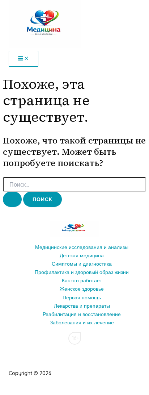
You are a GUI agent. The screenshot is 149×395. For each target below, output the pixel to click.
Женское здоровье (82, 289)
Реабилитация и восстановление (82, 314)
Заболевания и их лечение (82, 322)
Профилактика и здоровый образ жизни (82, 272)
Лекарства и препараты (82, 306)
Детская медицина (82, 255)
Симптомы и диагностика (82, 264)
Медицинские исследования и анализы (81, 247)
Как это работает (82, 280)
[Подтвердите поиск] (12, 199)
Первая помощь (82, 297)
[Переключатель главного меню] (23, 59)
